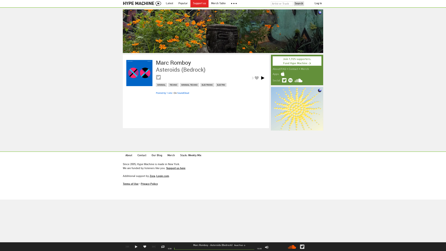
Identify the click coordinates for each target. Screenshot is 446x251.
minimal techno (189, 84)
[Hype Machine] (143, 3)
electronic (207, 84)
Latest (169, 3)
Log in (318, 3)
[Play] (263, 78)
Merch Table (218, 3)
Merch (305, 69)
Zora (152, 176)
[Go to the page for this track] (139, 73)
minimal (161, 84)
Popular (183, 3)
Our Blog (157, 155)
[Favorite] (256, 78)
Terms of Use (131, 183)
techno (173, 84)
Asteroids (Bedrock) (221, 245)
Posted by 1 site (164, 92)
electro (221, 84)
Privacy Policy (149, 183)
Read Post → (239, 245)
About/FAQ (279, 69)
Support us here (175, 168)
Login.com (162, 176)
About (128, 155)
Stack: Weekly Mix (190, 155)
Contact (293, 69)
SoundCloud (183, 92)
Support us (199, 3)
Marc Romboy (200, 245)
